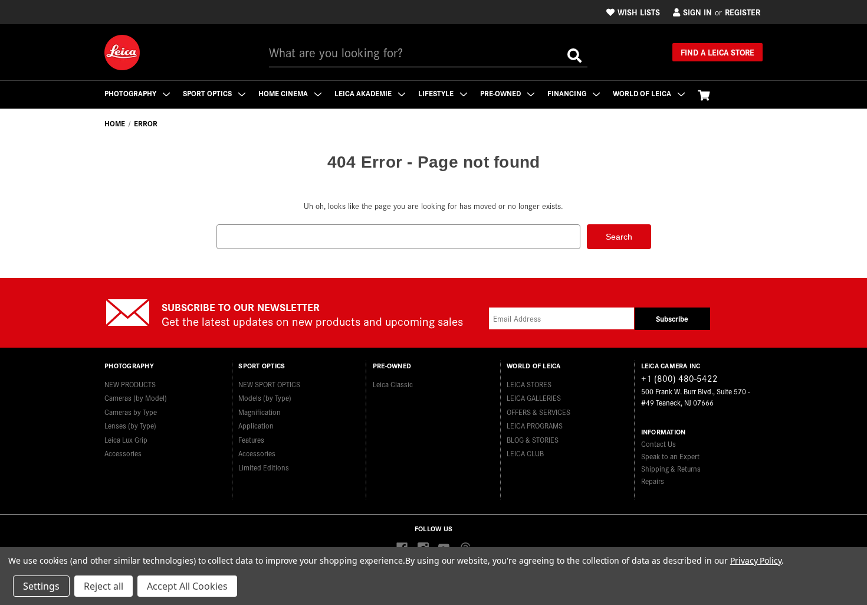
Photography (131, 93)
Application (256, 425)
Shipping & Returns (671, 468)
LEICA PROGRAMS (535, 425)
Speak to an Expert (670, 456)
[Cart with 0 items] (703, 95)
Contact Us (658, 444)
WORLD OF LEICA (643, 93)
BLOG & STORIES (533, 439)
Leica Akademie (363, 93)
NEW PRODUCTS (130, 384)
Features (251, 439)
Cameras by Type (130, 412)
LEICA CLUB (525, 453)
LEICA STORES (529, 384)
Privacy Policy (755, 560)
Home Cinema (284, 93)
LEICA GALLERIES (534, 398)
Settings (41, 586)
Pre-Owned (501, 93)
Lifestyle (436, 93)
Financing (567, 93)
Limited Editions (263, 467)
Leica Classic (393, 384)
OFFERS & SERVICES (538, 412)
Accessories (123, 453)
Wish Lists (639, 12)
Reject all (103, 586)
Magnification (259, 412)
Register (742, 12)
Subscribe (672, 318)
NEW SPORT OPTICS (269, 384)
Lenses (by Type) (130, 425)
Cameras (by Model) (135, 398)
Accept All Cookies (187, 586)
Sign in (697, 12)
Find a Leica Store (717, 52)
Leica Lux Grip (125, 439)
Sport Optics (208, 93)
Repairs (652, 481)
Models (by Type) (264, 398)
